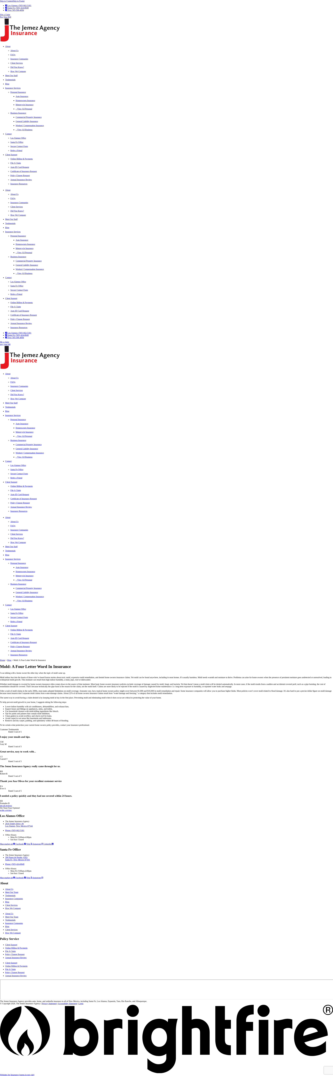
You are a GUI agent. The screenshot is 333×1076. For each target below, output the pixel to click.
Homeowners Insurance (25, 100)
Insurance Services (13, 88)
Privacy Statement (49, 1003)
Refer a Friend (16, 150)
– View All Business (24, 130)
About (7, 46)
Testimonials (10, 80)
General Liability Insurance (27, 121)
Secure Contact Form (19, 146)
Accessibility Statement (67, 1003)
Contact (8, 134)
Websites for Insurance (17, 1075)
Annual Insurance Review (21, 180)
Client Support (11, 155)
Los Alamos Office (18, 138)
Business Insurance (18, 113)
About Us (14, 50)
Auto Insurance (22, 96)
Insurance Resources (18, 184)
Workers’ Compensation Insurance (30, 125)
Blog (7, 84)
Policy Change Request (20, 175)
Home (2, 660)
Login (80, 1003)
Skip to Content (6, 1)
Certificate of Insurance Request (23, 171)
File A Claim (15, 163)
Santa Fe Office (16, 142)
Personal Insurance (18, 92)
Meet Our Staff (11, 75)
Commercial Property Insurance (29, 117)
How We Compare (18, 71)
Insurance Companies (19, 59)
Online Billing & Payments (21, 159)
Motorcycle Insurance (24, 105)
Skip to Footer (19, 1)
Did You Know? (17, 67)
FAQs (12, 55)
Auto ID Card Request (19, 167)
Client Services (16, 63)
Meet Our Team (11, 892)
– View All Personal (24, 109)
